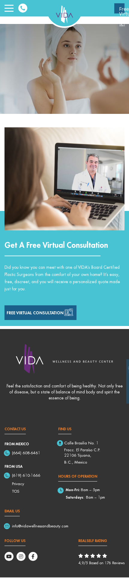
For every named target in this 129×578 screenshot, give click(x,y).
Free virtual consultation (35, 313)
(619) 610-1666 (26, 475)
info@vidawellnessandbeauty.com (40, 526)
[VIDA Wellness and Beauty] (64, 13)
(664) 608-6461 (26, 452)
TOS (16, 491)
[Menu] (9, 8)
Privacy (18, 483)
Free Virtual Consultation (121, 9)
